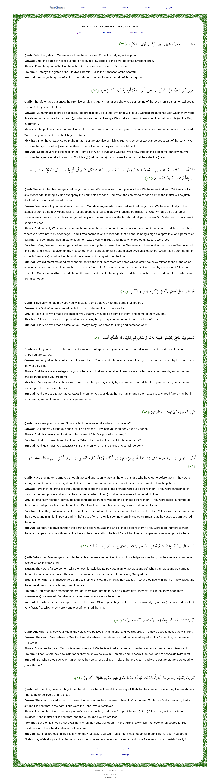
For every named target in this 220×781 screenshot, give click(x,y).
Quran (106, 774)
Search (125, 7)
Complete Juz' (125, 749)
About (123, 770)
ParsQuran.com (110, 777)
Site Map (112, 770)
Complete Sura (95, 749)
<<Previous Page (95, 754)
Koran (113, 774)
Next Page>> (126, 754)
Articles (147, 7)
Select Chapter (139, 32)
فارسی (169, 7)
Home (83, 7)
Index (104, 7)
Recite (108, 32)
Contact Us (98, 770)
